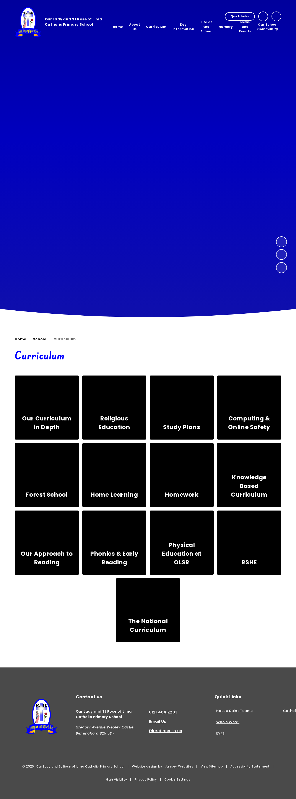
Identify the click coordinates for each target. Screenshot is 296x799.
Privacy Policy (146, 779)
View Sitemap (212, 766)
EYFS (220, 733)
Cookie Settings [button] (177, 779)
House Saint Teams (234, 711)
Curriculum (65, 339)
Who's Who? (227, 722)
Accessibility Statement (250, 766)
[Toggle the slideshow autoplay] (281, 267)
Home (20, 339)
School (40, 339)
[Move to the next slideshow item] (281, 241)
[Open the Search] (276, 16)
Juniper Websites (179, 766)
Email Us (157, 721)
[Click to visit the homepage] (41, 717)
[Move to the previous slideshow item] (281, 254)
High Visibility (116, 779)
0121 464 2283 (163, 712)
